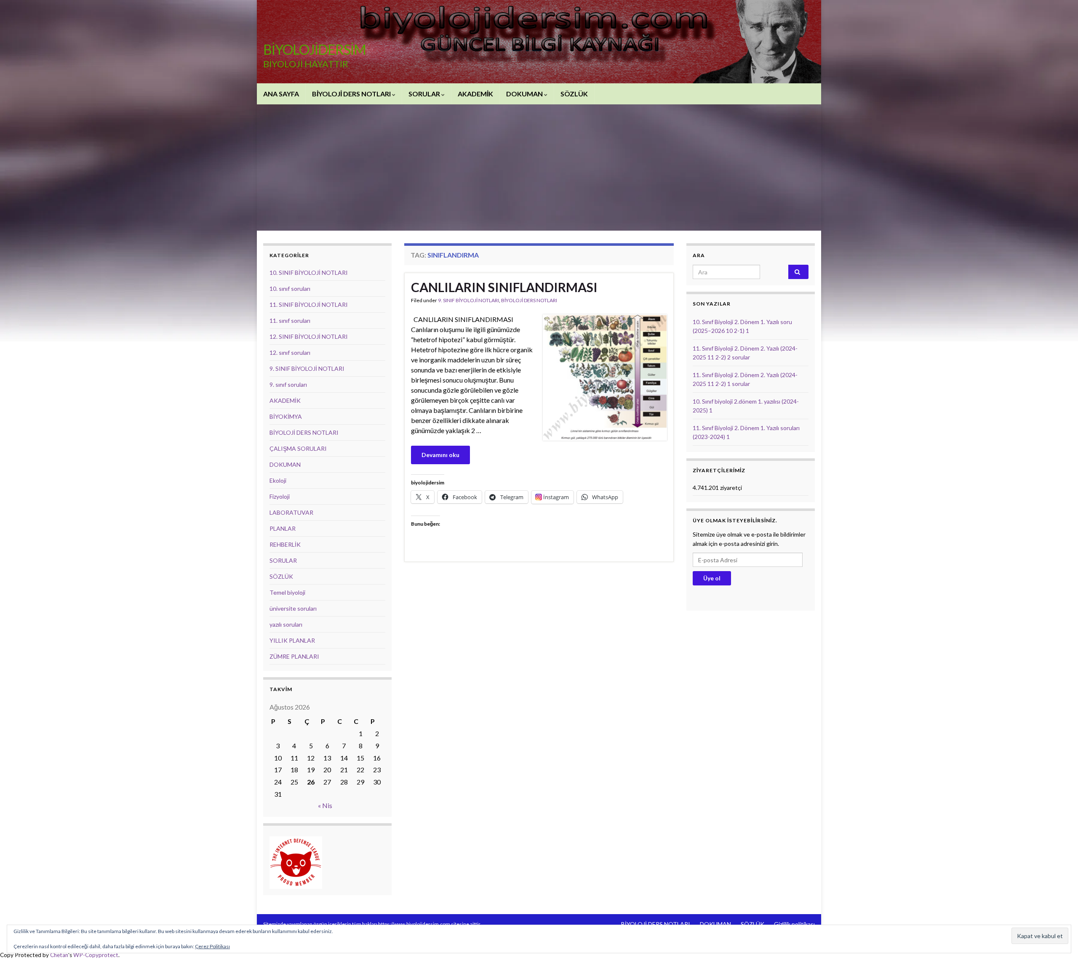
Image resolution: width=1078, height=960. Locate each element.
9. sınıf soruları (288, 384)
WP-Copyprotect (95, 955)
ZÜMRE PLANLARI (294, 656)
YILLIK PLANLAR (292, 640)
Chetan (59, 955)
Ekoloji (278, 480)
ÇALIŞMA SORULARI (298, 448)
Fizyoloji (280, 496)
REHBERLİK (285, 544)
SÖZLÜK (574, 94)
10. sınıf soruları (290, 288)
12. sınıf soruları (290, 352)
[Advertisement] (539, 167)
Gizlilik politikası (794, 924)
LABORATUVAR (291, 512)
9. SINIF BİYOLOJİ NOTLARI (468, 300)
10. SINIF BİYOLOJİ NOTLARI (309, 272)
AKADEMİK (475, 94)
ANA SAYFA (281, 94)
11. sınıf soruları (290, 320)
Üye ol (711, 578)
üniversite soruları (293, 608)
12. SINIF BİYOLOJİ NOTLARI (309, 336)
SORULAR (424, 94)
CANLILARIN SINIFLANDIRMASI (504, 287)
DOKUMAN (525, 94)
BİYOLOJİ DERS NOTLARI (352, 94)
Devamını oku (440, 454)
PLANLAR (283, 528)
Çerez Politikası (212, 946)
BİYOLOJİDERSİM (314, 49)
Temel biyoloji (287, 592)
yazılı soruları (286, 624)
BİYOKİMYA (286, 416)
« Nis (325, 805)
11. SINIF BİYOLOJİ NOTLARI (309, 304)
